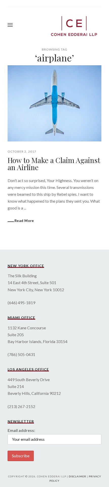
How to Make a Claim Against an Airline (54, 163)
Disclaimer (77, 476)
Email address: (21, 430)
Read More (24, 220)
